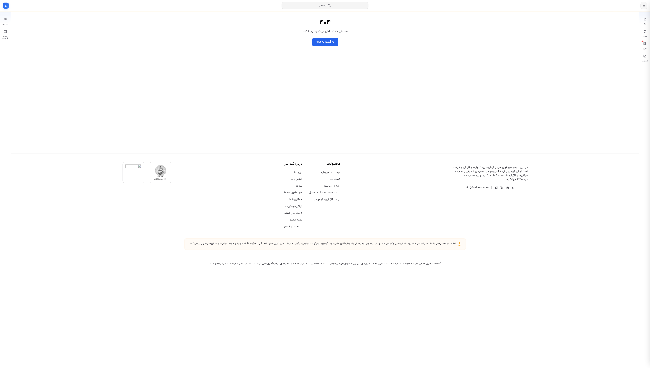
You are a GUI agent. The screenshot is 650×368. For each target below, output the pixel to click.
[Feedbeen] (627, 5)
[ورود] (6, 6)
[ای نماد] (133, 172)
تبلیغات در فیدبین (292, 227)
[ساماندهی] (161, 172)
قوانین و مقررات (293, 206)
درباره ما (298, 172)
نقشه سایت (296, 220)
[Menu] (643, 5)
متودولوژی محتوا (293, 193)
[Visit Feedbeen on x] (502, 188)
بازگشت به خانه (325, 42)
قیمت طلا (335, 179)
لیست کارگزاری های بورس (327, 200)
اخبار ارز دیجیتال (331, 186)
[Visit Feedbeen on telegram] (513, 188)
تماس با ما (296, 179)
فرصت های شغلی (293, 213)
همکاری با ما (295, 200)
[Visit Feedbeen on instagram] (507, 188)
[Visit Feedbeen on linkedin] (496, 188)
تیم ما (299, 186)
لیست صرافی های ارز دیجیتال (324, 193)
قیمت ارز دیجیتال (330, 172)
